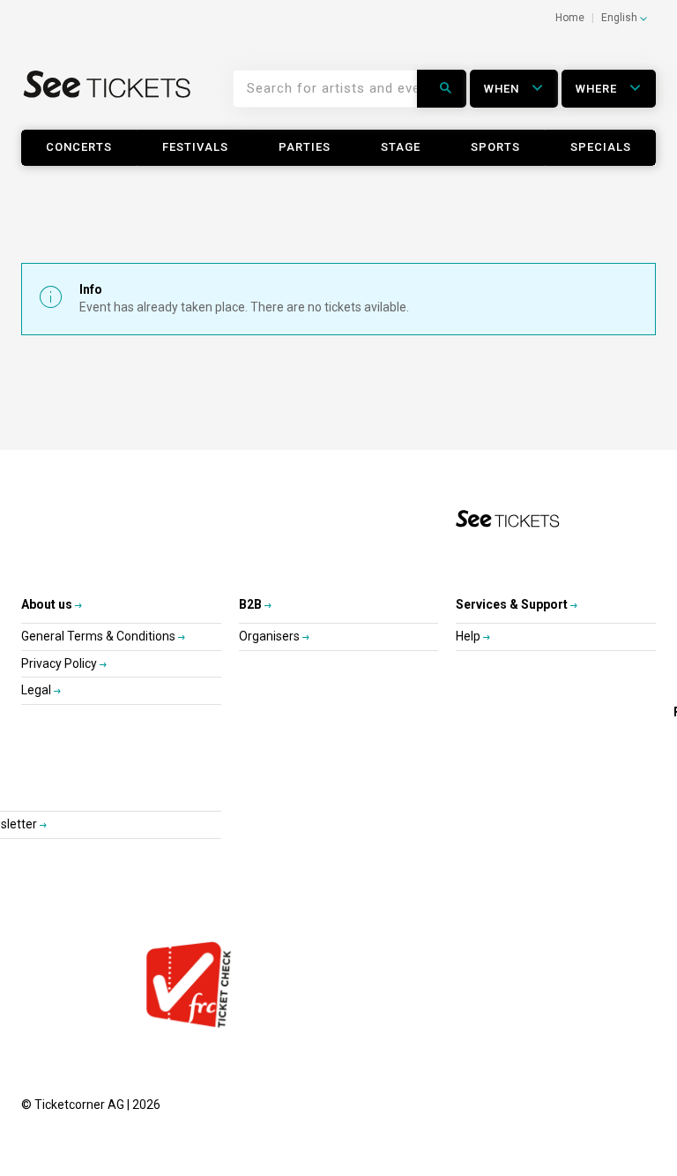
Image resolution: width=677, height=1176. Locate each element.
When (503, 88)
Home (569, 17)
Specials (600, 147)
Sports (495, 147)
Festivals (195, 147)
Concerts (79, 147)
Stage (400, 147)
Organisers (270, 636)
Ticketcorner (107, 95)
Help (469, 636)
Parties (305, 147)
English (620, 17)
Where (598, 88)
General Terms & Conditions (99, 636)
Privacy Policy (60, 663)
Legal (37, 690)
